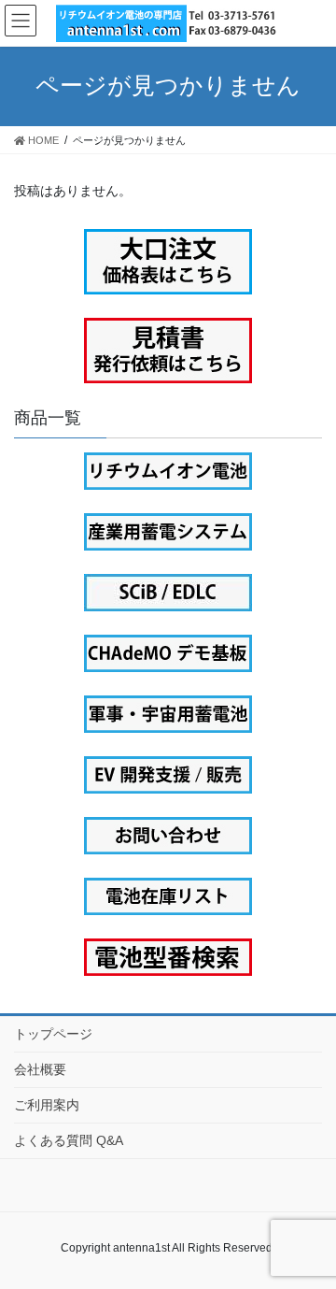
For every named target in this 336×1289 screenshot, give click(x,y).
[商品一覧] (168, 471)
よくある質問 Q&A (68, 1140)
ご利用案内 (46, 1104)
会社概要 (40, 1069)
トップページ (53, 1033)
